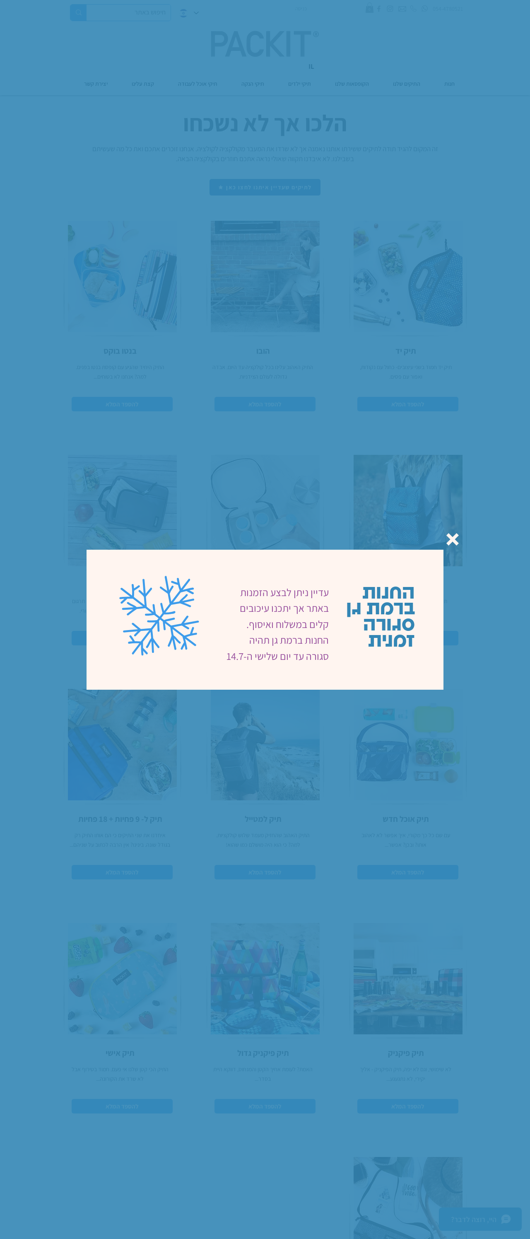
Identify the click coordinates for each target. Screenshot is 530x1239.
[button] (452, 539)
